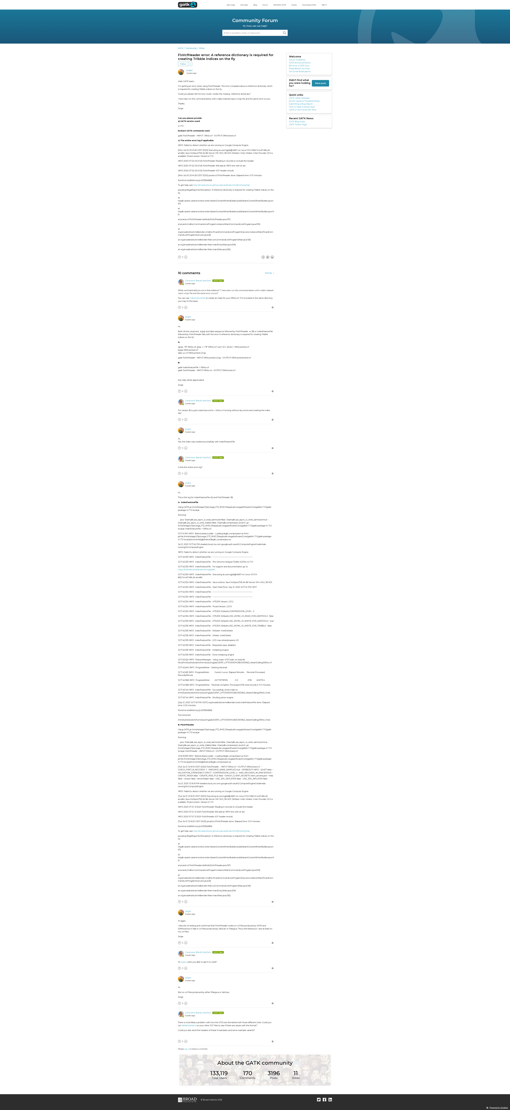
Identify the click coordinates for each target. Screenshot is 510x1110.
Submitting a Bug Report (301, 104)
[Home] (187, 4)
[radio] (179, 257)
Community (191, 48)
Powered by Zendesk (499, 1108)
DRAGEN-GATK (279, 5)
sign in (187, 1049)
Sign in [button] (324, 5)
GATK (180, 48)
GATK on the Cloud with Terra (302, 110)
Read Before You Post (299, 68)
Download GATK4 (309, 5)
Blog (255, 5)
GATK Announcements (299, 63)
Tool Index (244, 5)
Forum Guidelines (297, 60)
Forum (265, 5)
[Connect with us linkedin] (330, 1099)
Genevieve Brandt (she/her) (198, 280)
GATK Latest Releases (299, 98)
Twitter (268, 259)
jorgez (190, 70)
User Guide (231, 5)
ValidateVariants (189, 1025)
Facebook (263, 259)
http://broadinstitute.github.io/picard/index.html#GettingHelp (221, 185)
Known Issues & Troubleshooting (304, 101)
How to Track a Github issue (302, 107)
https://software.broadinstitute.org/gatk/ (196, 569)
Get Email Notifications (300, 71)
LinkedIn (272, 259)
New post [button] (320, 83)
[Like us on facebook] (324, 1099)
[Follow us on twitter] (319, 1099)
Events (294, 5)
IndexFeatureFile (197, 298)
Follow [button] (183, 64)
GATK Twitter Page (298, 124)
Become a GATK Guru (299, 65)
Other (202, 48)
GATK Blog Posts (297, 121)
